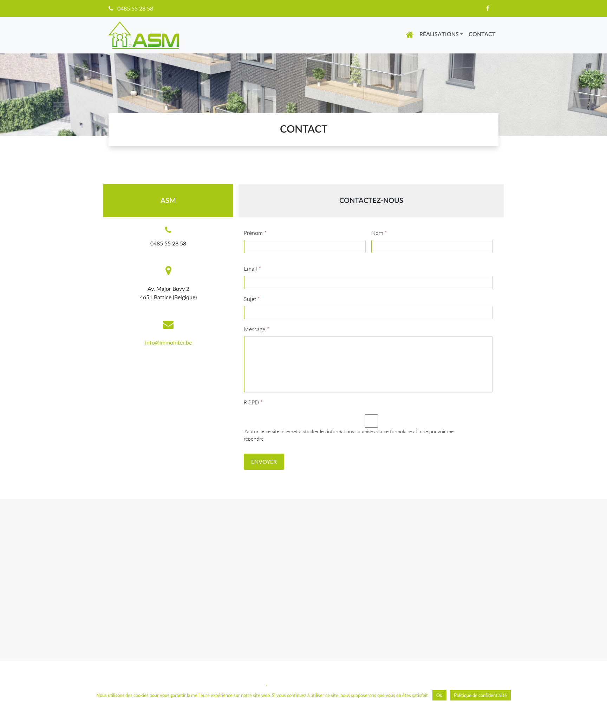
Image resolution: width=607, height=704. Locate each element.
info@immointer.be (168, 342)
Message (256, 329)
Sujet (252, 298)
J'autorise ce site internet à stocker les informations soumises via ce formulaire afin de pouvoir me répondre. (348, 435)
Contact (482, 34)
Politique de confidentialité (480, 695)
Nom (379, 232)
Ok (439, 695)
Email (252, 268)
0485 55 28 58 (135, 8)
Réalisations (439, 34)
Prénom (255, 232)
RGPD (253, 402)
